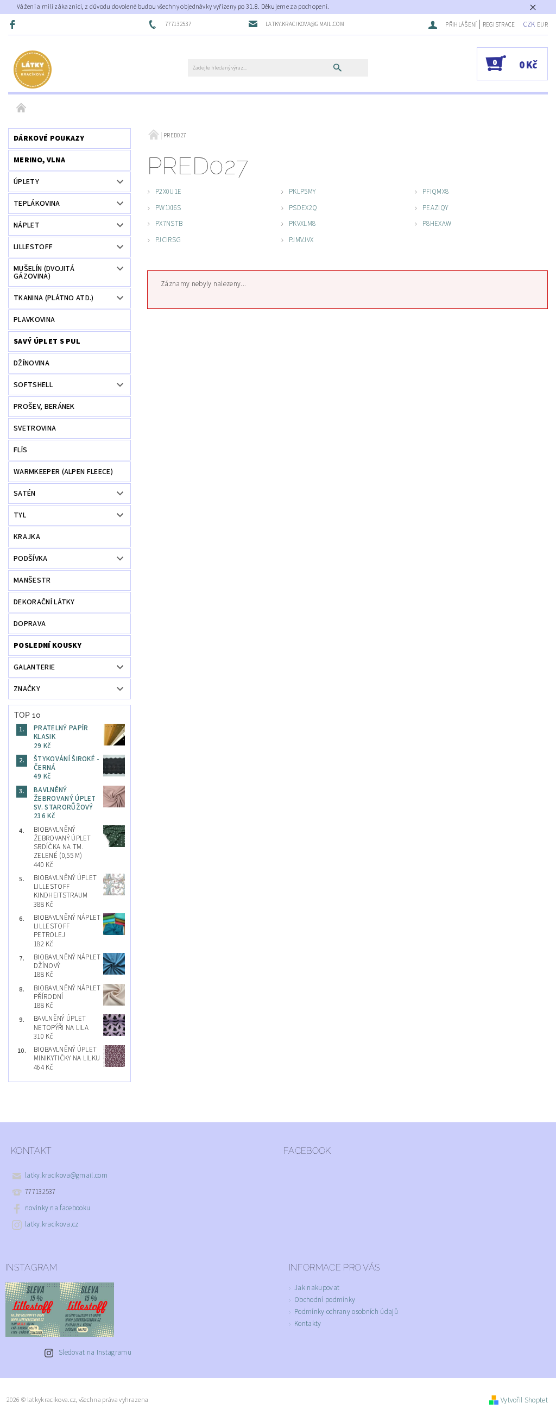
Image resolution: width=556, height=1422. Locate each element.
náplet (27, 225)
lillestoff (33, 247)
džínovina (31, 363)
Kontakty (307, 1324)
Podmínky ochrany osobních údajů (346, 1312)
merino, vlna (39, 160)
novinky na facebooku (57, 1208)
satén (25, 493)
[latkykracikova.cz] (33, 69)
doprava (30, 623)
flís (20, 450)
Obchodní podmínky (324, 1300)
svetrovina (35, 428)
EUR (542, 25)
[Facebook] (13, 24)
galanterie (34, 667)
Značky (27, 689)
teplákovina (37, 203)
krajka (27, 537)
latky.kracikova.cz (52, 1224)
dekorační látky (44, 602)
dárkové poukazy (49, 138)
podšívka (31, 558)
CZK (529, 24)
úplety (26, 181)
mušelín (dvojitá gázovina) (44, 272)
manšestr (32, 580)
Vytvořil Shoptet (524, 1400)
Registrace (499, 25)
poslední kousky (48, 645)
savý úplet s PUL (47, 341)
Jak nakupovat (316, 1288)
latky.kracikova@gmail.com (66, 1175)
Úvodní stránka (21, 108)
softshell (33, 385)
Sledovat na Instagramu (95, 1352)
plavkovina (34, 319)
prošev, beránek (44, 406)
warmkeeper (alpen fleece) (63, 471)
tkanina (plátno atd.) (54, 298)
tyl (20, 515)
